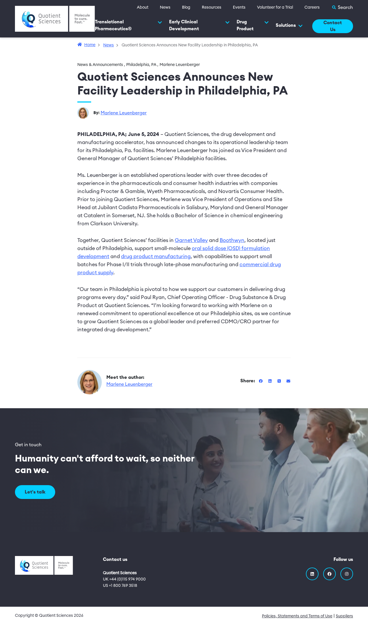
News (165, 7)
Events (239, 7)
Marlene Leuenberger (124, 113)
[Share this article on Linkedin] (270, 381)
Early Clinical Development (184, 25)
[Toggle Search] (342, 7)
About (142, 7)
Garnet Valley (191, 240)
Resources (211, 7)
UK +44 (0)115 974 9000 (124, 579)
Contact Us (332, 26)
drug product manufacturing (156, 256)
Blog (186, 7)
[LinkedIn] (312, 574)
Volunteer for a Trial (275, 7)
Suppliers (344, 616)
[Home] (55, 18)
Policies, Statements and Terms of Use (297, 616)
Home (89, 45)
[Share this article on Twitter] (280, 381)
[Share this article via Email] (288, 381)
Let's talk (35, 492)
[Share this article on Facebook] (261, 381)
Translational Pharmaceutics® (113, 25)
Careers (312, 7)
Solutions (286, 25)
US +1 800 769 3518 (120, 586)
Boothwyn (232, 240)
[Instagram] (346, 574)
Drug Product (245, 25)
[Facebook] (329, 574)
